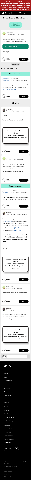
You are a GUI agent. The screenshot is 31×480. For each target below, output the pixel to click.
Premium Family (8, 436)
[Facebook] (17, 449)
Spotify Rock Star (14, 137)
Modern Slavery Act (8, 471)
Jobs (5, 377)
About (6, 374)
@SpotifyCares (18, 228)
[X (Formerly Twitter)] (11, 449)
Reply (23, 59)
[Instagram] (6, 449)
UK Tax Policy (6, 474)
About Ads (14, 466)
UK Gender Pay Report (8, 476)
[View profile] (4, 33)
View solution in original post (10, 89)
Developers (7, 392)
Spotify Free (7, 443)
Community (9, 13)
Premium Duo (8, 432)
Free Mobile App (9, 417)
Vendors (6, 402)
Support (6, 410)
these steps (6, 9)
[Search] (20, 13)
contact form (17, 230)
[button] (28, 33)
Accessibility (6, 469)
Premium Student (9, 439)
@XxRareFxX (8, 221)
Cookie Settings (7, 466)
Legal (5, 461)
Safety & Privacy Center (12, 461)
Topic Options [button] (15, 64)
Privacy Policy (6, 463)
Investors (6, 399)
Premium (10, 51)
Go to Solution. (12, 46)
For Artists (7, 388)
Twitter (9, 135)
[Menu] (28, 13)
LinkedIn (14, 135)
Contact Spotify (8, 421)
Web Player (7, 414)
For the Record (8, 380)
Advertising (7, 395)
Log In (24, 13)
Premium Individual (9, 429)
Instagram (21, 135)
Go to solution (16, 25)
